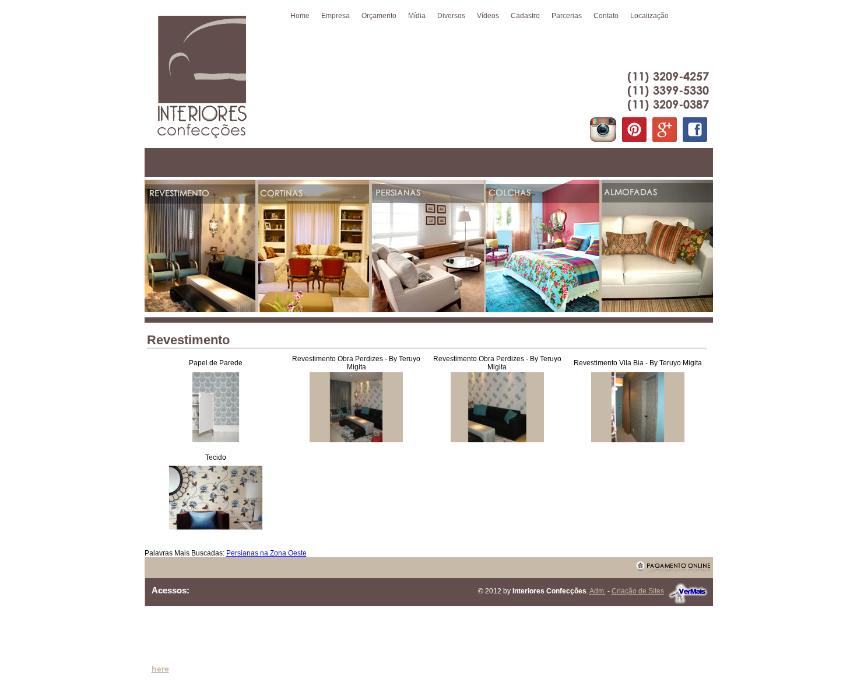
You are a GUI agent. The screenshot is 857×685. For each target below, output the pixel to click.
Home (300, 16)
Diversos (451, 16)
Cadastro (525, 16)
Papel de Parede (216, 363)
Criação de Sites (638, 591)
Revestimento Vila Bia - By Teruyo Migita (638, 363)
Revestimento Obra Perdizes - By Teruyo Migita (356, 363)
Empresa (335, 16)
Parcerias (567, 16)
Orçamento (378, 16)
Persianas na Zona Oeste (266, 553)
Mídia (417, 16)
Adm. (597, 591)
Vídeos (488, 16)
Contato (606, 16)
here (160, 668)
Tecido (215, 457)
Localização (649, 16)
